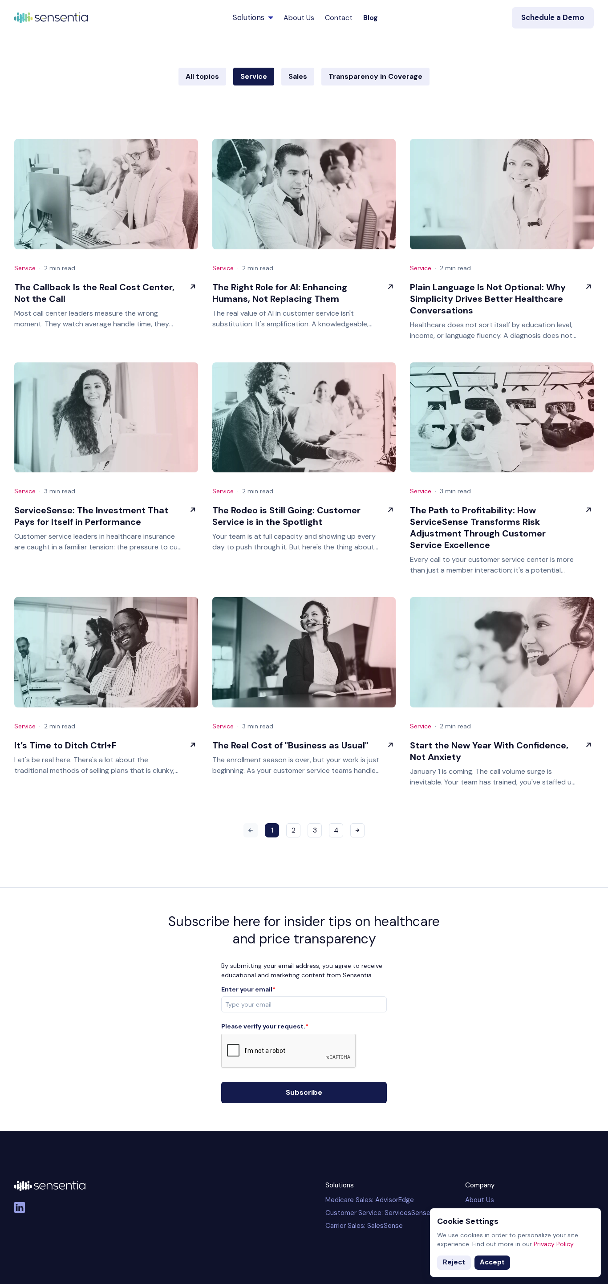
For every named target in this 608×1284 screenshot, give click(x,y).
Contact (339, 17)
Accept (492, 1262)
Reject (454, 1262)
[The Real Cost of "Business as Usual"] (304, 652)
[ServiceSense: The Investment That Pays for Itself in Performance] (106, 417)
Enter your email (248, 989)
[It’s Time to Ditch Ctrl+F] (106, 652)
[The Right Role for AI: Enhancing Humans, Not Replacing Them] (304, 194)
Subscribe (304, 1092)
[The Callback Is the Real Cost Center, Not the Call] (106, 194)
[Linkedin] (19, 1207)
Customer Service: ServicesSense (377, 1212)
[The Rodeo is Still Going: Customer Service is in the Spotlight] (304, 417)
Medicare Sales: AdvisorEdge (369, 1199)
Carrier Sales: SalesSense (364, 1225)
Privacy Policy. (554, 1244)
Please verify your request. (264, 1026)
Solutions (248, 17)
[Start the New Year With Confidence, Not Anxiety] (502, 652)
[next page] (357, 830)
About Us (299, 17)
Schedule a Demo (552, 17)
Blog (370, 17)
